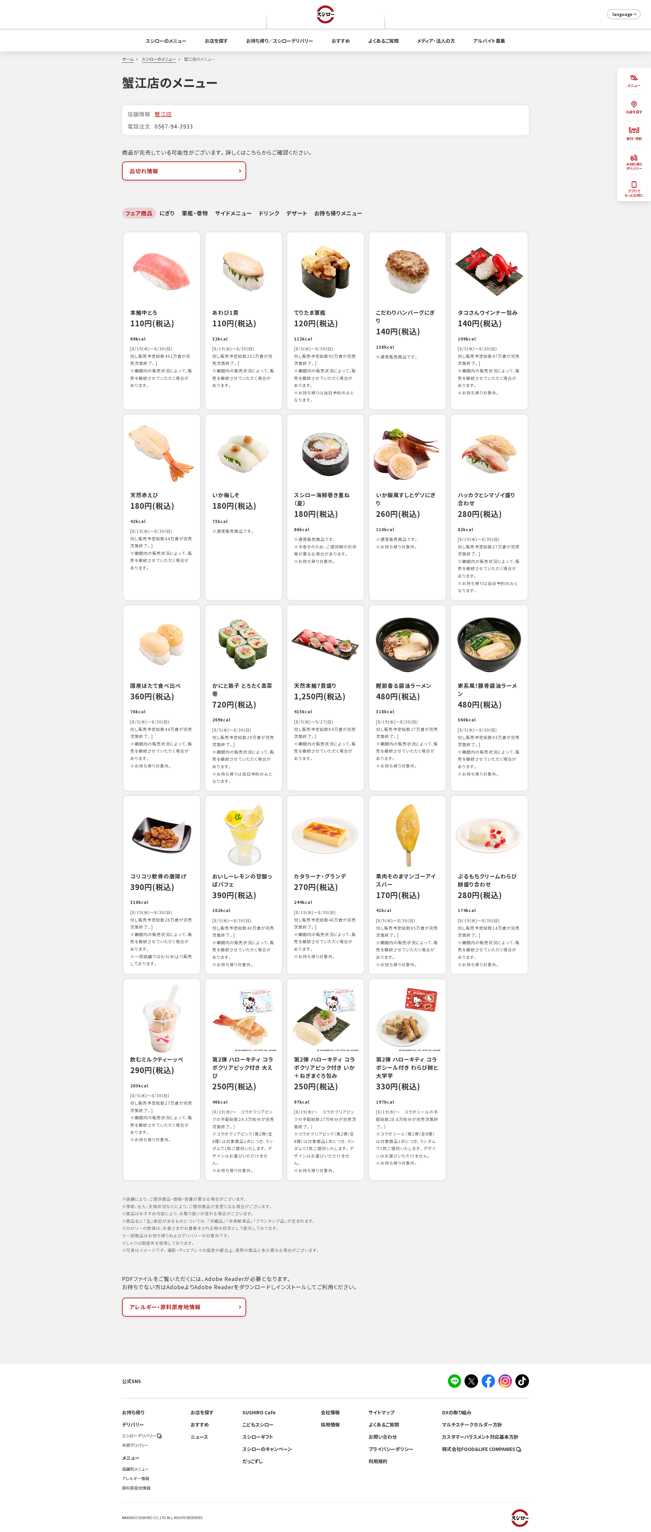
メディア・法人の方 (436, 40)
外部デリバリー (135, 1445)
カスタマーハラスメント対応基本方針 (480, 1436)
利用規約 (378, 1461)
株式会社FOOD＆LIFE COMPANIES (479, 1449)
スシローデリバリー (139, 1436)
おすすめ (341, 40)
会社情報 (330, 1412)
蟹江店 (163, 114)
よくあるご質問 (383, 40)
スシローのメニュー (166, 40)
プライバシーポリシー (391, 1449)
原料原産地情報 (136, 1488)
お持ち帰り (133, 1412)
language (622, 14)
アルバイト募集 (489, 40)
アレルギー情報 (135, 1478)
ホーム (128, 59)
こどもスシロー (258, 1424)
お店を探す (216, 40)
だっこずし (252, 1461)
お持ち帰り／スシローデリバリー (279, 40)
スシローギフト (257, 1436)
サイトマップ (381, 1412)
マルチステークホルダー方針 (472, 1424)
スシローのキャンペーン (267, 1449)
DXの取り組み (456, 1412)
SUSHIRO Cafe (259, 1412)
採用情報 (330, 1424)
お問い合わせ (383, 1436)
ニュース (199, 1436)
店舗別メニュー (135, 1469)
